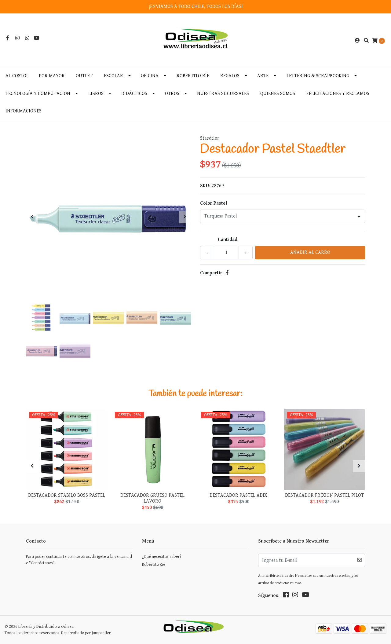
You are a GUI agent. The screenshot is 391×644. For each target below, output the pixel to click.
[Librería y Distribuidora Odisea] (195, 40)
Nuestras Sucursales (223, 94)
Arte (263, 76)
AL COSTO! (16, 76)
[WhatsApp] (27, 38)
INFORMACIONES (23, 111)
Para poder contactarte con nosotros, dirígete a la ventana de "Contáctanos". (79, 559)
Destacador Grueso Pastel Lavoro (152, 498)
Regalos (229, 76)
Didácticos (134, 94)
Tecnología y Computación (37, 94)
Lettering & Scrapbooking (318, 76)
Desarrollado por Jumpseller (86, 633)
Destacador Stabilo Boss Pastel (66, 495)
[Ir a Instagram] (17, 38)
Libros (96, 94)
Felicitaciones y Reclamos (337, 94)
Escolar (113, 76)
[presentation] (32, 217)
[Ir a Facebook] (8, 38)
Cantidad (227, 240)
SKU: (205, 186)
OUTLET (84, 76)
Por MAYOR (52, 76)
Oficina (150, 76)
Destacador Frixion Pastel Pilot (324, 495)
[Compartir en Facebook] (227, 273)
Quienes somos (277, 94)
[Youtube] (36, 38)
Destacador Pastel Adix (238, 495)
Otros (172, 94)
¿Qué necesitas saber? (161, 556)
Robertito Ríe (193, 76)
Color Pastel (213, 203)
